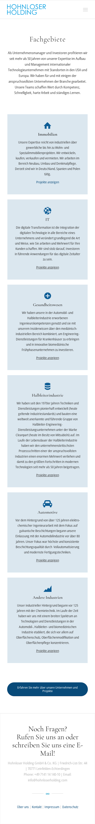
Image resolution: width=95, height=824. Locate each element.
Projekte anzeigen (47, 182)
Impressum (52, 807)
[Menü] (85, 9)
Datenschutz (70, 807)
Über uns (23, 807)
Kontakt (37, 807)
